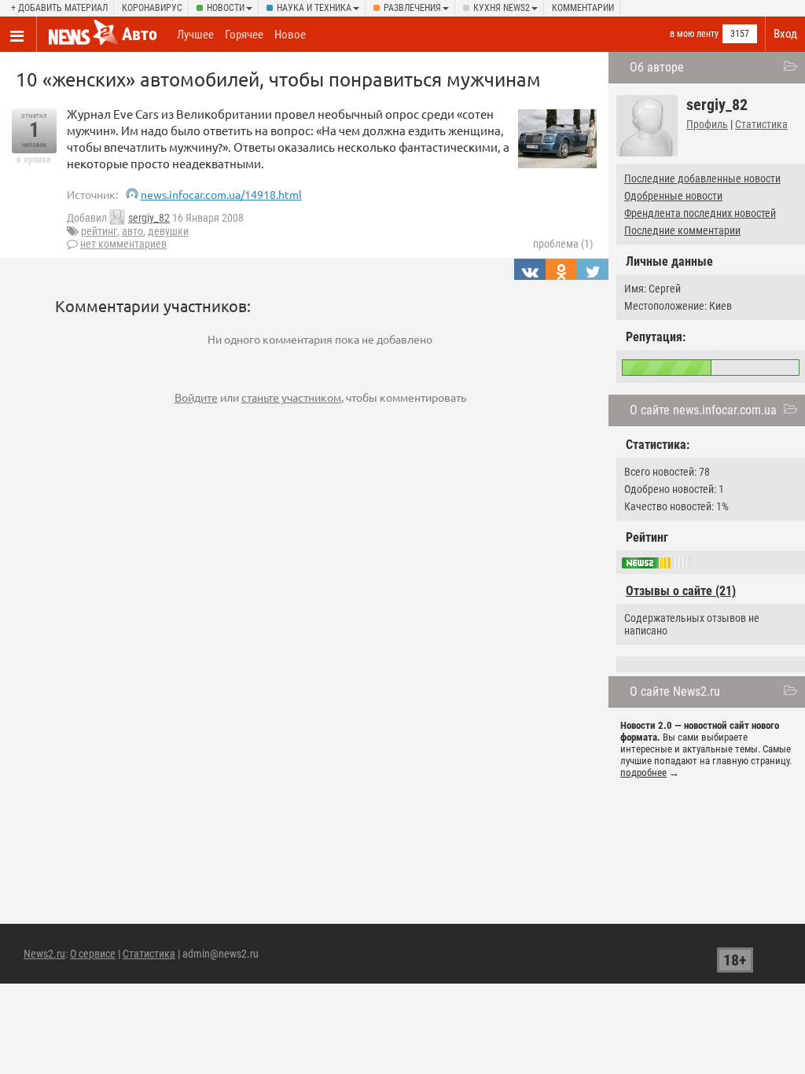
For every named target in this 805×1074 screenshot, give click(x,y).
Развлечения (412, 7)
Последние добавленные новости (702, 178)
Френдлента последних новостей (700, 213)
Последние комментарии (682, 230)
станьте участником (291, 397)
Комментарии (583, 7)
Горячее (244, 35)
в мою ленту (694, 33)
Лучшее (195, 35)
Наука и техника (314, 7)
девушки (168, 231)
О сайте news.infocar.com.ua (703, 410)
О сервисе (93, 953)
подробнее (643, 772)
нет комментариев (123, 243)
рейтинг (99, 231)
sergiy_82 (149, 217)
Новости (225, 7)
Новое (290, 35)
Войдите (196, 397)
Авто (139, 34)
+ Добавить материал (59, 7)
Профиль (707, 124)
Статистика (761, 124)
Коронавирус (152, 7)
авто (132, 231)
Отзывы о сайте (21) (681, 590)
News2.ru (44, 953)
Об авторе (657, 67)
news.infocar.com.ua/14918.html (221, 194)
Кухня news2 (501, 7)
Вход (785, 34)
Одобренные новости (673, 195)
